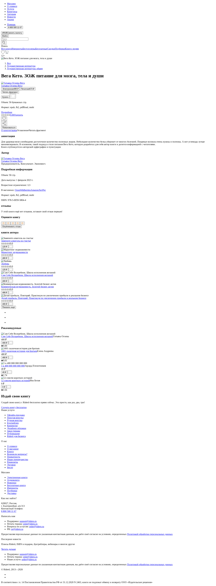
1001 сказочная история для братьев (19, 351)
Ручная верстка (14, 420)
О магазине (13, 449)
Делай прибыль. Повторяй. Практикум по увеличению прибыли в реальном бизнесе (43, 298)
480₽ (4, 258)
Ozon (17, 190)
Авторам (11, 14)
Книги (10, 451)
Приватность (13, 457)
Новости (11, 17)
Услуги (10, 9)
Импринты (17, 48)
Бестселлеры (29, 48)
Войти (5, 36)
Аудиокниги (13, 480)
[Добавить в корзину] (13, 96)
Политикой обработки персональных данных (150, 534)
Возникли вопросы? (17, 454)
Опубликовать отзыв (11, 226)
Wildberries (25, 190)
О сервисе (12, 6)
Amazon (34, 190)
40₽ (4, 372)
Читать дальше (8, 549)
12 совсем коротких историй (15, 380)
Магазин (11, 3)
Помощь (11, 24)
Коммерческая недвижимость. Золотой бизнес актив (27, 286)
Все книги (6, 48)
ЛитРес (42, 190)
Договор (11, 465)
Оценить (18, 115)
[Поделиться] (4, 123)
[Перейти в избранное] (3, 53)
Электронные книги (17, 477)
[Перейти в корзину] (7, 53)
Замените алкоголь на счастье (16, 241)
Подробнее (6, 112)
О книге (5, 130)
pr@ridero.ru (17, 529)
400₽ (4, 281)
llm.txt (10, 467)
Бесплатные (41, 48)
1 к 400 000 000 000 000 (13, 366)
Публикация (13, 433)
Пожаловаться (8, 127)
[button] (108, 42)
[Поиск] (3, 43)
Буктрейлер (13, 423)
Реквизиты (12, 462)
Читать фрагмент (10, 92)
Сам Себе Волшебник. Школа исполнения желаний (27, 275)
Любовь (5, 263)
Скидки (51, 48)
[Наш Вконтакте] (8, 574)
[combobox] (108, 39)
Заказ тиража (13, 431)
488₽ (4, 292)
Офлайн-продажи (16, 415)
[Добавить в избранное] (4, 118)
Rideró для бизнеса (16, 436)
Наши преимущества (17, 459)
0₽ (3, 387)
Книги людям (72, 48)
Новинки (11, 482)
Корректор (12, 425)
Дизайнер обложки (16, 428)
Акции (10, 19)
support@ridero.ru (28, 521)
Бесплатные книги (16, 485)
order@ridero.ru (36, 526)
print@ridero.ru (30, 524)
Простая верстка (15, 417)
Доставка (11, 493)
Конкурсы (12, 11)
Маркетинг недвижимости (14, 252)
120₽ (4, 247)
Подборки (60, 48)
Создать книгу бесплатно (14, 407)
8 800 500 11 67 (8, 511)
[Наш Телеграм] (8, 577)
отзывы (13, 130)
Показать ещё (8, 307)
